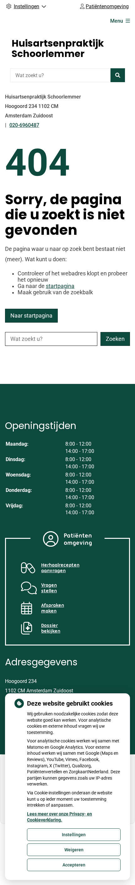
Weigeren (74, 849)
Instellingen (74, 834)
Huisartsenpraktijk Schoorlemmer (58, 48)
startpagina (60, 286)
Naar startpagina (31, 316)
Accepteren (73, 864)
